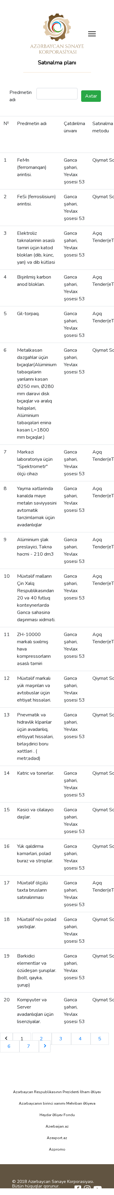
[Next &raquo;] (44, 1046)
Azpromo (57, 1149)
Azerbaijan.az (57, 1126)
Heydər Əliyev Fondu (57, 1115)
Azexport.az (57, 1137)
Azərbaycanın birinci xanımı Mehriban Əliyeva (57, 1103)
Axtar (91, 96)
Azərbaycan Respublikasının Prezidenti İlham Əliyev (57, 1092)
